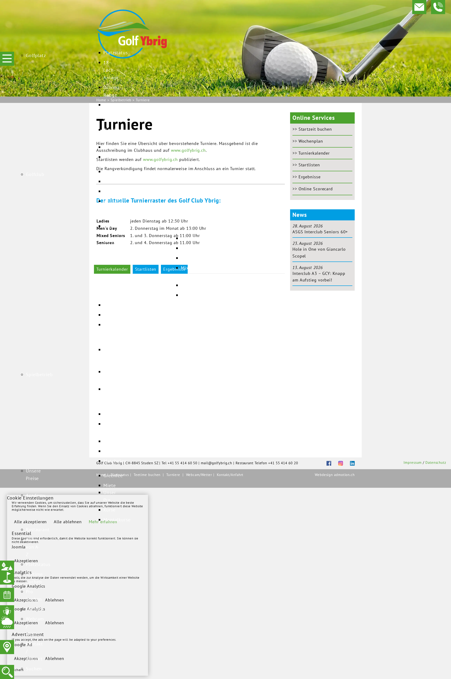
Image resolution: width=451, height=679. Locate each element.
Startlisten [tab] (145, 269)
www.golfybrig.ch (188, 150)
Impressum (413, 462)
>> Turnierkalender (311, 153)
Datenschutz (435, 462)
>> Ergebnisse (306, 177)
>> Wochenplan (307, 141)
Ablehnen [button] (54, 600)
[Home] (131, 33)
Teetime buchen (147, 474)
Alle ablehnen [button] (68, 521)
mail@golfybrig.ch (216, 463)
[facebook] (325, 462)
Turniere (173, 474)
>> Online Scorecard (312, 188)
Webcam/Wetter (200, 474)
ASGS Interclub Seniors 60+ (320, 231)
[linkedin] (349, 462)
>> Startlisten (306, 165)
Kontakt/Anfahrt (230, 474)
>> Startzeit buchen (312, 129)
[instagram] (337, 462)
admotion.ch (344, 474)
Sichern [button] (18, 670)
